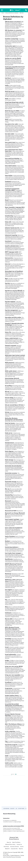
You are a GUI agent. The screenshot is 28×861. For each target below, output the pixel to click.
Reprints (21, 848)
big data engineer (10, 301)
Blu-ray (7, 489)
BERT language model (11, 252)
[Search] (26, 10)
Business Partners (14, 846)
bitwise (7, 412)
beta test (7, 264)
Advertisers (6, 846)
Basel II (7, 200)
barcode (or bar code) (11, 124)
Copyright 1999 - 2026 (18, 852)
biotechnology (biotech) (12, 378)
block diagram (9, 451)
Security (12, 808)
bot (6, 599)
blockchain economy (11, 473)
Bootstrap (8, 573)
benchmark (8, 241)
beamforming (9, 216)
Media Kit (7, 848)
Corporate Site (14, 848)
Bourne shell (8, 619)
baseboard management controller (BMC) (12, 189)
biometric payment (10, 345)
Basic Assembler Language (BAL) (15, 207)
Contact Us (19, 844)
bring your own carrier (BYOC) (14, 666)
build (6, 755)
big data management (11, 310)
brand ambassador (10, 654)
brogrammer (9, 688)
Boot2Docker (9, 559)
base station (8, 175)
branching (8, 638)
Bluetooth (8, 501)
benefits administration (12, 246)
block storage (9, 460)
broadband (8, 682)
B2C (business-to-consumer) (13, 30)
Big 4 (6, 278)
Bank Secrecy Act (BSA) (12, 111)
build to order (9, 763)
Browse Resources (14, 839)
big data (7, 283)
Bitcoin (7, 391)
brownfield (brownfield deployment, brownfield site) (13, 704)
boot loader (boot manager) (13, 553)
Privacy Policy (6, 855)
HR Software (21, 808)
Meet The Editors (16, 842)
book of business (10, 536)
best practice (9, 258)
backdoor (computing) (11, 38)
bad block (8, 78)
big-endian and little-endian (13, 317)
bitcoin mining (9, 397)
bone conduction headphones (13, 528)
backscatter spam (10, 46)
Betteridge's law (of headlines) (14, 271)
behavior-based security (12, 228)
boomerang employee (11, 547)
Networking (6, 808)
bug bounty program (11, 744)
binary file (8, 332)
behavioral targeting (11, 235)
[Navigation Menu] (2, 10)
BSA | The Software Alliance (13, 724)
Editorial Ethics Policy (10, 844)
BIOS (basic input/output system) (15, 355)
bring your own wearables (12, 675)
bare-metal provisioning (12, 158)
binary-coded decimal (11, 338)
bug (6, 741)
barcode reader (9, 134)
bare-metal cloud (10, 142)
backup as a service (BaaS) (13, 58)
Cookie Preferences (15, 855)
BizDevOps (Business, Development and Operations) (14, 418)
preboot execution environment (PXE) (13, 826)
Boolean (7, 541)
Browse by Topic (14, 837)
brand (7, 647)
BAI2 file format (10, 91)
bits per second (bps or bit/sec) (14, 405)
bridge (7, 660)
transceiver (6, 818)
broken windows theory (12, 695)
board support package (12, 519)
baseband (8, 181)
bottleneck (8, 613)
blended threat (9, 443)
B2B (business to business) (13, 21)
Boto (6, 607)
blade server (8, 433)
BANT (7, 119)
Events (21, 846)
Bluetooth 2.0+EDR (10, 510)
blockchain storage (10, 481)
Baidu (6, 98)
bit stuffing (8, 385)
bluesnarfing (9, 495)
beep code (8, 222)
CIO (16, 808)
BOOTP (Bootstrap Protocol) (13, 564)
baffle (7, 85)
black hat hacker (10, 423)
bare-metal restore (10, 165)
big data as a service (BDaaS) (13, 290)
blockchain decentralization (13, 466)
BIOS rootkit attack (11, 371)
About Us (9, 842)
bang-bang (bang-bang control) (14, 102)
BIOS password (9, 362)
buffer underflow (10, 731)
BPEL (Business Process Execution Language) (12, 628)
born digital (8, 589)
